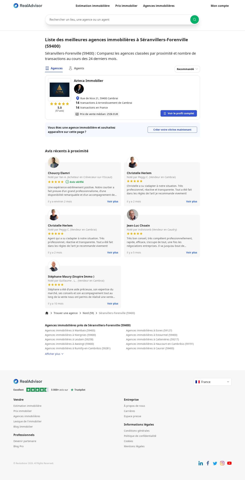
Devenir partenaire (24, 441)
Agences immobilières (159, 6)
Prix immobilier (126, 6)
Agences (57, 68)
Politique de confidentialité (140, 436)
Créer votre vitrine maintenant (172, 129)
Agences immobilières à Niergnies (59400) (70, 335)
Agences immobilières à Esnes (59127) (149, 330)
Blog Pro (18, 446)
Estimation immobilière (93, 6)
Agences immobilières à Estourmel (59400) (151, 335)
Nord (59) (88, 313)
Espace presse (132, 416)
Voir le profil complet (181, 113)
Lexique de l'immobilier (27, 421)
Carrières (129, 411)
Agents (79, 68)
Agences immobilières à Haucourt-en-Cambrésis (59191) (160, 343)
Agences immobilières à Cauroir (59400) (150, 348)
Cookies (128, 441)
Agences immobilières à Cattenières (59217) (152, 339)
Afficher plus (52, 354)
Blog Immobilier (23, 426)
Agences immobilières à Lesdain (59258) (69, 339)
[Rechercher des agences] (194, 19)
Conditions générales (137, 430)
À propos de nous (134, 405)
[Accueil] (47, 313)
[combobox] (122, 19)
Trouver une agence (66, 313)
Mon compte (220, 6)
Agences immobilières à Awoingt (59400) (69, 343)
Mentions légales (134, 446)
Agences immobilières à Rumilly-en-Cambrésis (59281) (77, 348)
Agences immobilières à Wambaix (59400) (70, 330)
